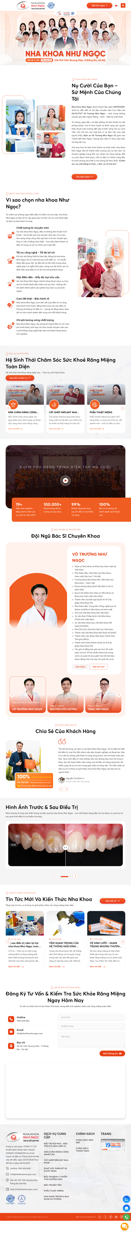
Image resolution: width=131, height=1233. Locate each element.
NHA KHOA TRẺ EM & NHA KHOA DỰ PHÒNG (56, 1197)
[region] (65, 38)
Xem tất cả (111, 901)
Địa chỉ (21, 1042)
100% (104, 504)
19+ (19, 504)
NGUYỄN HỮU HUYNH (63, 709)
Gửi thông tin (110, 1053)
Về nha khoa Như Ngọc (86, 79)
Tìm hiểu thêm (83, 177)
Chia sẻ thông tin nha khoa (22, 893)
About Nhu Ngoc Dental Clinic (24, 193)
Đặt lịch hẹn (99, 666)
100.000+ (53, 504)
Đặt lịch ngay (99, 5)
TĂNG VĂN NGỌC (98, 709)
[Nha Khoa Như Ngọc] (36, 5)
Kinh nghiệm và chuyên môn (67, 529)
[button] (58, 63)
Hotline (21, 1017)
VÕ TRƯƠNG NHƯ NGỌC (27, 709)
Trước (13, 845)
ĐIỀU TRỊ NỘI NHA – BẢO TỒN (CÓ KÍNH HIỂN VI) (56, 1144)
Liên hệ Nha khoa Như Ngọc (67, 987)
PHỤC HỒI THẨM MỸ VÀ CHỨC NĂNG (55, 1169)
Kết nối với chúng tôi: (86, 1217)
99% (75, 504)
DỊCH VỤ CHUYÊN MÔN (19, 353)
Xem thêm (80, 666)
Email (20, 1029)
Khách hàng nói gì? (67, 725)
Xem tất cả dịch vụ (18, 378)
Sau (118, 845)
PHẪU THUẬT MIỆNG (54, 1190)
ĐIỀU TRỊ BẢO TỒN (52, 1185)
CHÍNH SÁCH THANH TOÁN (82, 1149)
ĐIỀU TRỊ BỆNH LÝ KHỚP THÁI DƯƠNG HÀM (55, 1177)
